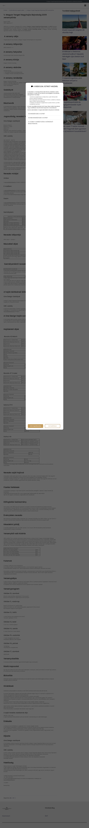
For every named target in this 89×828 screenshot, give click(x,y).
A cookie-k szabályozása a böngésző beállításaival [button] (40, 122)
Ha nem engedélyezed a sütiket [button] (38, 118)
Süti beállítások (52, 426)
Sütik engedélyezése (35, 426)
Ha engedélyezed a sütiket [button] (36, 114)
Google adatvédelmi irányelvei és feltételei (48, 110)
